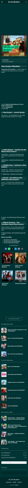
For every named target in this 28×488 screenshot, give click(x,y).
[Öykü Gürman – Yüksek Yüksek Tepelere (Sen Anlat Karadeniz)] (4, 418)
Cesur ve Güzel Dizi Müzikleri (15, 338)
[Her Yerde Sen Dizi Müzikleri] (4, 354)
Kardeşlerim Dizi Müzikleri (10, 239)
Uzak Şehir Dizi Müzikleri (14, 398)
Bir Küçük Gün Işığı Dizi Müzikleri (12, 241)
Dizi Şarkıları (5, 455)
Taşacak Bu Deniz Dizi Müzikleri (16, 390)
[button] (2, 2)
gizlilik (14, 482)
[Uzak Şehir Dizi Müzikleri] (4, 398)
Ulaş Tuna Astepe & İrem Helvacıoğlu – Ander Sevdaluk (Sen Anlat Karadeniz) (17, 426)
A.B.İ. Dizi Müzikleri (13, 406)
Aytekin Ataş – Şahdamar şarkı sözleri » (13, 174)
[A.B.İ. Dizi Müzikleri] (4, 405)
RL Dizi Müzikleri (14, 2)
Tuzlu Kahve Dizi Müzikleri (15, 374)
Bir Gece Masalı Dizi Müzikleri (11, 242)
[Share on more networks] (22, 249)
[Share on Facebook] (6, 249)
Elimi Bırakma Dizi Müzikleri (15, 346)
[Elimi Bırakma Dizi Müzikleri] (4, 346)
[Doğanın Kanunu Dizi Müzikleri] (4, 382)
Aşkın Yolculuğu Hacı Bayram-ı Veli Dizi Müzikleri (17, 330)
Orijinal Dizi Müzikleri (8, 457)
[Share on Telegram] (15, 249)
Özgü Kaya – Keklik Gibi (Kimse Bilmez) (16, 434)
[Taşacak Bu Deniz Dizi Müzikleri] (4, 390)
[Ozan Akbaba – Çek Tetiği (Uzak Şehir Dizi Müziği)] (4, 442)
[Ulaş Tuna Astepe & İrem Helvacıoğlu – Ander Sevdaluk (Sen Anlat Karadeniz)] (4, 426)
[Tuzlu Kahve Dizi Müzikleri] (4, 374)
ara (25, 462)
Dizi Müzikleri (6, 43)
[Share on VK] (19, 249)
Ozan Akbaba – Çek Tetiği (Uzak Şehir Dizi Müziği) (16, 442)
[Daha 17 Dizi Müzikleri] (4, 366)
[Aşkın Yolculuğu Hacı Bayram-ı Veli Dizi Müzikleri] (4, 330)
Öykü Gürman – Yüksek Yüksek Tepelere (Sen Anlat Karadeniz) (16, 418)
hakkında (8, 482)
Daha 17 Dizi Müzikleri (14, 366)
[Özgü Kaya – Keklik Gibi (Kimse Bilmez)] (4, 434)
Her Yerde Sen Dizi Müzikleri (15, 354)
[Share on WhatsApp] (9, 249)
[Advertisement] (14, 20)
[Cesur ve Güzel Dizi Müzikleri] (4, 338)
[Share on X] (12, 249)
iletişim (20, 482)
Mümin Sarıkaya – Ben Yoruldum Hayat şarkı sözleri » (13, 233)
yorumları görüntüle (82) (14, 318)
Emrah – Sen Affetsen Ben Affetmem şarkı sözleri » (13, 218)
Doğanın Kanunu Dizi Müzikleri (16, 382)
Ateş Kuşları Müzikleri (8, 61)
